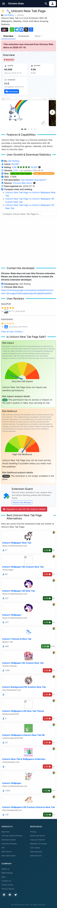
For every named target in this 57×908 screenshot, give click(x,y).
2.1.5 (15, 170)
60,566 (15, 164)
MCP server (7, 852)
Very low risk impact (21, 173)
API (3, 848)
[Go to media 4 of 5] (31, 129)
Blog (3, 877)
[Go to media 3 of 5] (28, 129)
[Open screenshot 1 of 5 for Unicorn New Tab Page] (24, 112)
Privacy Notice (8, 889)
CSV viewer (35, 848)
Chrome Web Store (22, 183)
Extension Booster (9, 844)
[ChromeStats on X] (15, 894)
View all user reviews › (12, 331)
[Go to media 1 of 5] (22, 129)
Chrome (20, 15)
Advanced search (37, 836)
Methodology (7, 873)
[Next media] (52, 112)
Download (23, 36)
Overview (8, 36)
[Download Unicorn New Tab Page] (15, 86)
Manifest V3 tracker (38, 844)
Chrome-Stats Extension (12, 836)
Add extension (36, 852)
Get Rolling (9, 15)
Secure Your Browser (22, 502)
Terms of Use (7, 885)
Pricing (33, 832)
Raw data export (9, 856)
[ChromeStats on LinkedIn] (4, 894)
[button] (3, 3)
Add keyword (35, 856)
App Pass (6, 832)
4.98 (25, 167)
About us (5, 869)
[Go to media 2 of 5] (25, 129)
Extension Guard (9, 840)
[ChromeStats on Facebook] (9, 894)
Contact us (6, 881)
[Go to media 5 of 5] (34, 129)
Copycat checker (37, 840)
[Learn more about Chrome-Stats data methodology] (34, 183)
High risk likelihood (43, 173)
